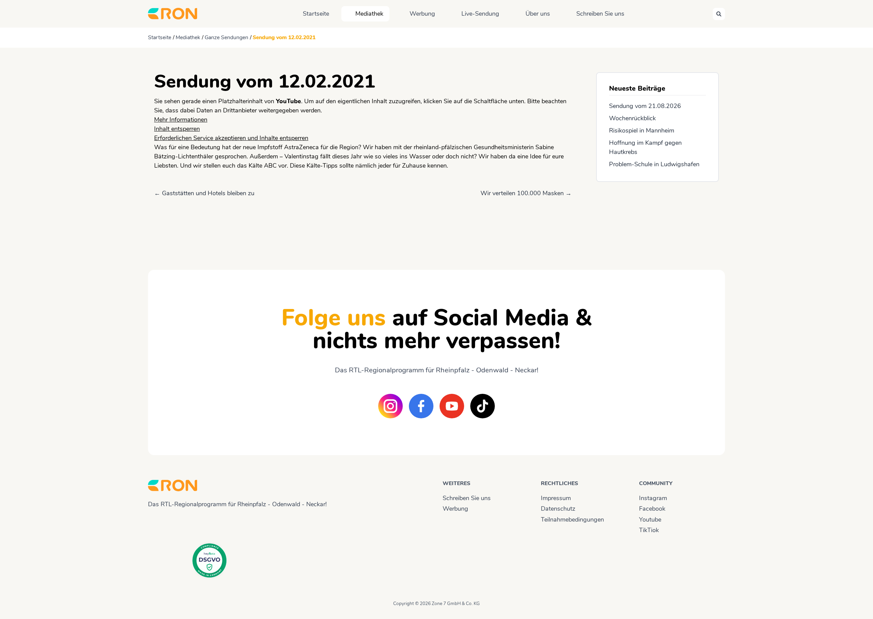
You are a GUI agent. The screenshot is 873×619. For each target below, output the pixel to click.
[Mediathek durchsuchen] (719, 14)
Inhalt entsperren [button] (177, 129)
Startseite (316, 14)
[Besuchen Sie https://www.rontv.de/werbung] (657, 219)
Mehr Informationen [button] (180, 119)
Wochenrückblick (632, 118)
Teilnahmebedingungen (572, 519)
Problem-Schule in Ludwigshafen (654, 164)
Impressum (556, 498)
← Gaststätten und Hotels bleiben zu (204, 193)
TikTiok (649, 530)
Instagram (653, 498)
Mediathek (369, 14)
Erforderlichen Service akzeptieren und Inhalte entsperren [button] (231, 138)
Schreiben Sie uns (600, 14)
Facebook (652, 509)
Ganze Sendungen (226, 37)
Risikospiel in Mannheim (641, 130)
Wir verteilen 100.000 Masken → (526, 193)
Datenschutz (558, 509)
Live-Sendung (480, 14)
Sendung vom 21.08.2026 (645, 106)
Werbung (422, 14)
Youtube (650, 519)
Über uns (538, 14)
